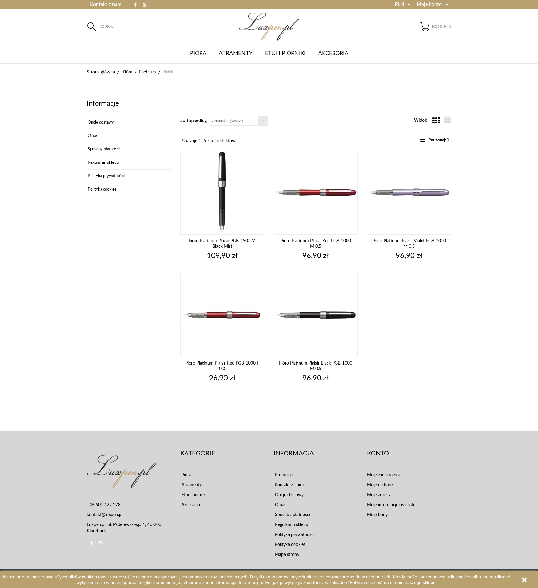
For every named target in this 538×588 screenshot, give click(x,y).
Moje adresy (378, 495)
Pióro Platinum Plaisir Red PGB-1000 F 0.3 (222, 366)
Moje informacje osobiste (391, 505)
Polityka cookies (101, 189)
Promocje (283, 475)
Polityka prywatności (106, 176)
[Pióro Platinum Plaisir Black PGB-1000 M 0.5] (315, 315)
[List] (447, 120)
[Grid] (436, 120)
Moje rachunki (380, 485)
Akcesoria (333, 53)
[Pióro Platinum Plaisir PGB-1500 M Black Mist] (222, 192)
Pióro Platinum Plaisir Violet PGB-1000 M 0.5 (409, 244)
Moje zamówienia (383, 475)
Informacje (103, 103)
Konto (378, 453)
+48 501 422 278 (103, 505)
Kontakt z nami (106, 4)
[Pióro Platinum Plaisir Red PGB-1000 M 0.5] (315, 192)
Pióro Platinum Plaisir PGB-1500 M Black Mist (222, 244)
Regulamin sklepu (103, 163)
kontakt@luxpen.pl (104, 515)
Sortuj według (193, 121)
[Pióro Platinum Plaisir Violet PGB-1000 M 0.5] (409, 192)
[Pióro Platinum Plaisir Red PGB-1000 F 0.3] (222, 315)
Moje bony (377, 515)
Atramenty (235, 53)
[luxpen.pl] (269, 26)
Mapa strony (286, 555)
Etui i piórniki (285, 53)
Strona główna (101, 72)
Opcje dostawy (100, 122)
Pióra (198, 53)
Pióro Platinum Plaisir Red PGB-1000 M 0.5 (316, 244)
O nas (92, 136)
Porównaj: (438, 140)
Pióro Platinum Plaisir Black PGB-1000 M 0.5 (315, 366)
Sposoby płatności (103, 149)
